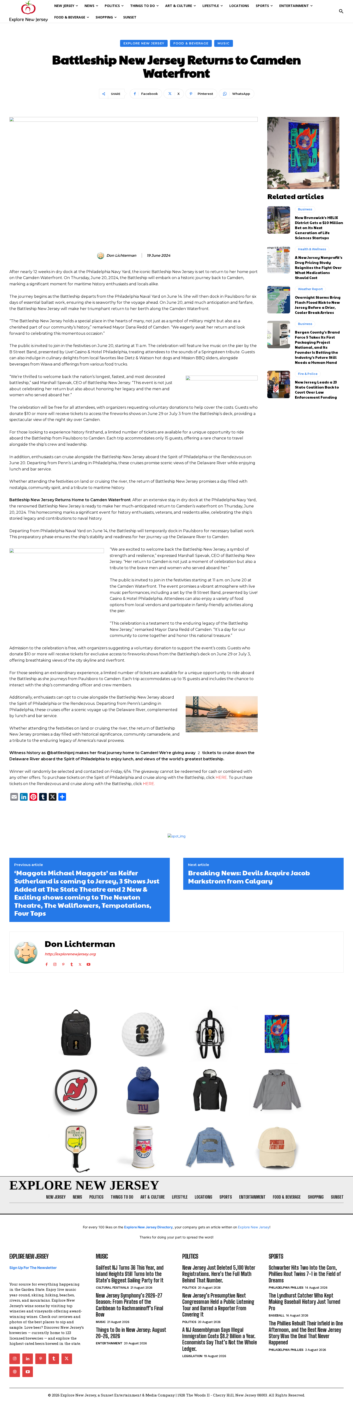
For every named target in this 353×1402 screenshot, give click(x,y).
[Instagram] (55, 963)
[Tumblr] (71, 963)
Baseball (276, 1315)
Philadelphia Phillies (286, 1287)
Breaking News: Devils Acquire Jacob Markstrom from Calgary (249, 877)
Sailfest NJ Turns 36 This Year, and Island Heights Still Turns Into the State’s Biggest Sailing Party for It (130, 1274)
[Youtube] (88, 963)
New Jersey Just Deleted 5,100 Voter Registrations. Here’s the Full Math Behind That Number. (218, 1274)
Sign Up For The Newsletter (33, 1267)
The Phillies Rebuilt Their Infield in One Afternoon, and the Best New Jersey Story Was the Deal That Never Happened (306, 1333)
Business (305, 209)
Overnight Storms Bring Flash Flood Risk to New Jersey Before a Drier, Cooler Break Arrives (318, 305)
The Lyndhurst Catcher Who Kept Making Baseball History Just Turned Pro (304, 1301)
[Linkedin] (27, 1358)
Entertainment (109, 1343)
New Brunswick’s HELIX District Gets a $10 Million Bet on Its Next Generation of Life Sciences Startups (319, 227)
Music (224, 43)
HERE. (222, 777)
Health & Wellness (312, 249)
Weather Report (310, 289)
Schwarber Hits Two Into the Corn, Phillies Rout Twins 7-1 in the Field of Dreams (305, 1274)
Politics (189, 1287)
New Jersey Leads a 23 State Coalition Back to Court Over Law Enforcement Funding (317, 389)
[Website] (14, 1371)
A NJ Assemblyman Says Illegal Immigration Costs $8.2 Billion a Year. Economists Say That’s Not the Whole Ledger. (219, 1339)
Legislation (192, 1356)
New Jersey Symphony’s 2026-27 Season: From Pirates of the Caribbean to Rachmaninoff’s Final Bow (129, 1305)
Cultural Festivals (112, 1287)
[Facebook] (46, 963)
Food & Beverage (190, 43)
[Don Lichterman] (101, 255)
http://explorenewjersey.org (70, 954)
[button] (341, 11)
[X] (80, 963)
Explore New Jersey (143, 43)
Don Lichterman (121, 255)
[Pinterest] (63, 963)
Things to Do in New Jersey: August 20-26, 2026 (131, 1333)
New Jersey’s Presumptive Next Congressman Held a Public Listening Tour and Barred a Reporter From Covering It (218, 1305)
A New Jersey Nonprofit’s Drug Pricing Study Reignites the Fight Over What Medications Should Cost (318, 267)
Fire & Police (307, 374)
